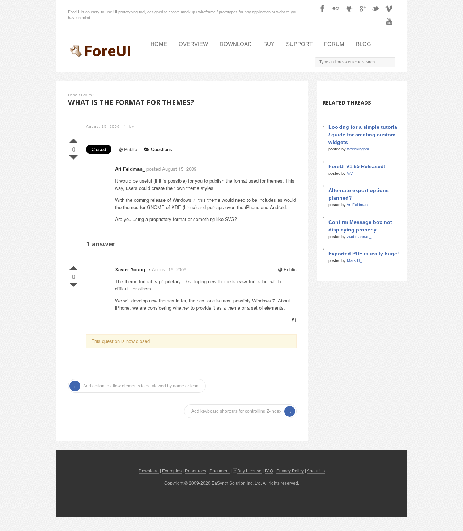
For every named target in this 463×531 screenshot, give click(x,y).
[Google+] (362, 8)
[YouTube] (389, 21)
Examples (172, 470)
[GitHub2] (349, 8)
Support (299, 44)
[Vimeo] (389, 8)
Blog (363, 44)
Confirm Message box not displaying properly (360, 226)
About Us (316, 470)
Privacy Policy (290, 470)
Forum (334, 44)
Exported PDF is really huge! (363, 253)
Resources (195, 470)
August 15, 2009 (169, 269)
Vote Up (73, 139)
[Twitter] (376, 8)
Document (219, 470)
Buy (269, 44)
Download (236, 44)
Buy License (249, 470)
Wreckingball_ (359, 149)
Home (158, 44)
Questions (160, 149)
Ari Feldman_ (130, 168)
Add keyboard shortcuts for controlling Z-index (236, 411)
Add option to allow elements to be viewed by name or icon (141, 385)
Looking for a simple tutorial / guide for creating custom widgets (363, 134)
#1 (294, 319)
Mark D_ (354, 260)
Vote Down (73, 156)
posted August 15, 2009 (171, 168)
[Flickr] (335, 8)
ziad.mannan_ (359, 236)
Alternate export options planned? (358, 194)
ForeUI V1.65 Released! (357, 166)
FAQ (269, 470)
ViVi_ (351, 173)
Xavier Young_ (131, 269)
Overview (193, 44)
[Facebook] (322, 8)
